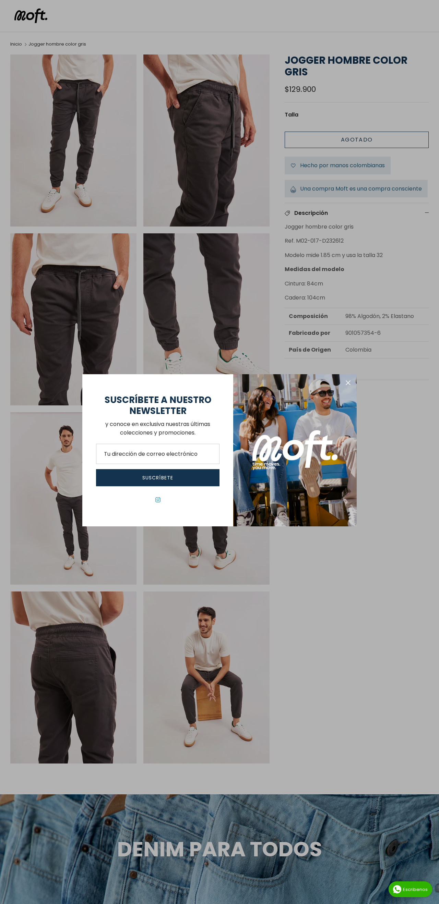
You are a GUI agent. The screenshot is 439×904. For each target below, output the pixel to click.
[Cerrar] (348, 382)
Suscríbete (157, 477)
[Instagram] (158, 499)
